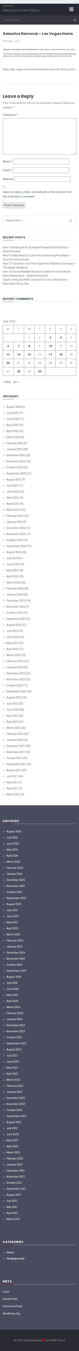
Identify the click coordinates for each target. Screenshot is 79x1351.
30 (39, 371)
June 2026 (12, 418)
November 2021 (15, 752)
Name (7, 161)
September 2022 (16, 691)
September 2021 (16, 764)
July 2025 (12, 485)
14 (18, 354)
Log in (6, 1291)
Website (8, 179)
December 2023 (15, 600)
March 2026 (13, 437)
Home (10, 1252)
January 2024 (14, 594)
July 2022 (12, 703)
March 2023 (13, 655)
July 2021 (12, 776)
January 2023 (14, 667)
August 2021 (13, 770)
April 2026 (12, 431)
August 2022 (13, 697)
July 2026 (12, 412)
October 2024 (14, 540)
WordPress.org (11, 1313)
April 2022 (12, 721)
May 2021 (12, 782)
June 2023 (12, 636)
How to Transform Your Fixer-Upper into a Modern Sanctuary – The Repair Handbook (39, 265)
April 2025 (12, 503)
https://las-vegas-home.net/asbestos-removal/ (31, 69)
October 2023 (14, 612)
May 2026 (12, 425)
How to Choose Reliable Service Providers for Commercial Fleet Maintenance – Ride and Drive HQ (36, 273)
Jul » (16, 382)
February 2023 (14, 661)
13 (8, 354)
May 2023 (12, 643)
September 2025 (16, 473)
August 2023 (13, 624)
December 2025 (15, 455)
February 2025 (14, 515)
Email (7, 170)
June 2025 (12, 491)
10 (50, 346)
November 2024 (15, 534)
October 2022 (14, 685)
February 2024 (14, 588)
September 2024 (16, 546)
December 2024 (15, 527)
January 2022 (14, 739)
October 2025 (14, 467)
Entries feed (10, 1298)
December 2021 (15, 745)
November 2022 (15, 679)
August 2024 (13, 552)
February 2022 (14, 733)
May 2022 (12, 715)
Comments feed (12, 1306)
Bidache (8, 5)
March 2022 (13, 727)
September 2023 (16, 618)
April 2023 (12, 649)
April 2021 (12, 788)
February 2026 (14, 443)
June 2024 (12, 564)
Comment (10, 115)
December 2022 (15, 673)
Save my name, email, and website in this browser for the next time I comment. (37, 194)
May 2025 (12, 497)
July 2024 (12, 558)
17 (50, 354)
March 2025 (13, 509)
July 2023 (12, 630)
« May (7, 382)
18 (60, 354)
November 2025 (15, 461)
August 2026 (13, 406)
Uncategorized (15, 1258)
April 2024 (12, 576)
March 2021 (13, 794)
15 (29, 354)
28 (18, 371)
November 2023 (15, 606)
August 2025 (13, 479)
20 (8, 363)
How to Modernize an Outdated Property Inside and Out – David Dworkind (36, 249)
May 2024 (12, 570)
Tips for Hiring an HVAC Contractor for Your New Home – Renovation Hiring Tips (36, 281)
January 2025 (14, 521)
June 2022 (12, 709)
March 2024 (13, 582)
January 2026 (14, 449)
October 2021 (14, 758)
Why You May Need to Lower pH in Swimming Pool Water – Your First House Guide (37, 257)
